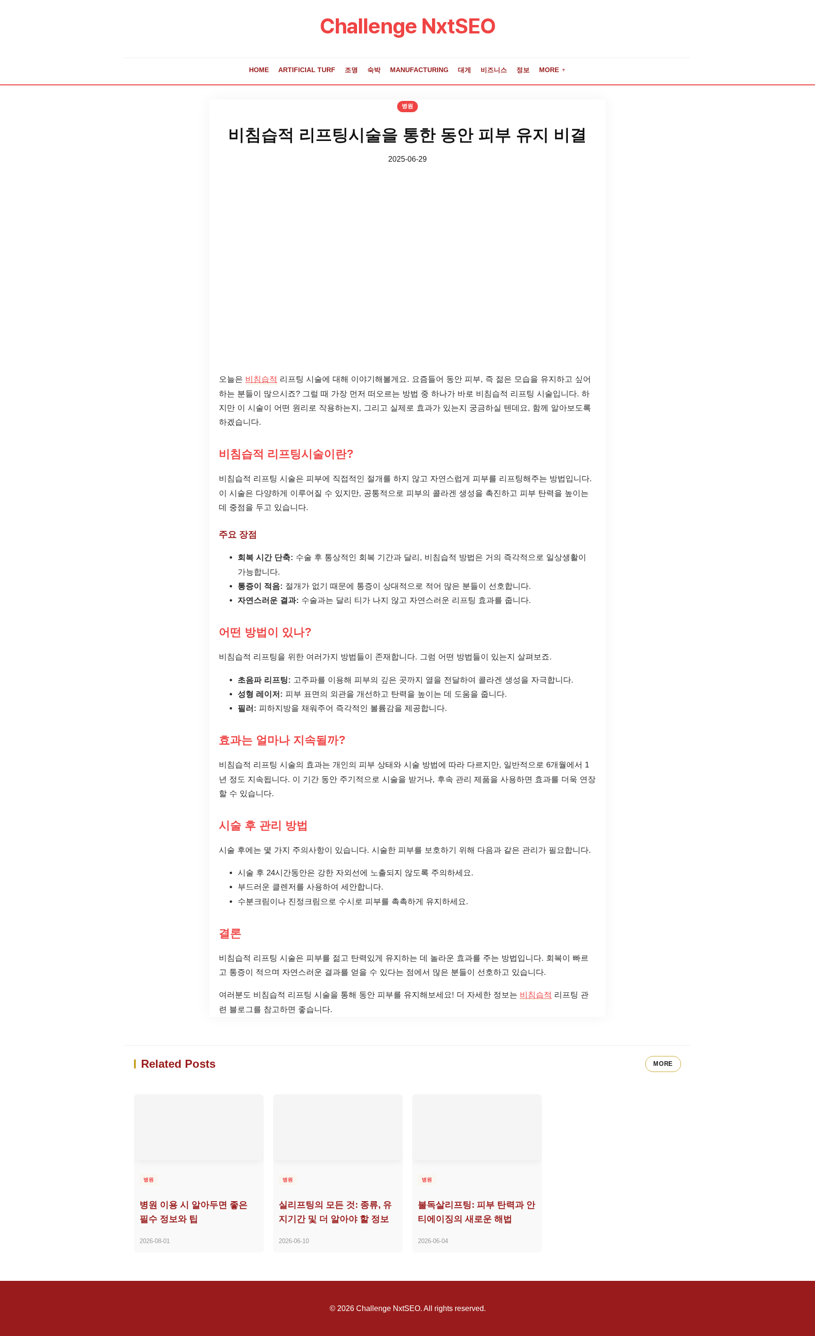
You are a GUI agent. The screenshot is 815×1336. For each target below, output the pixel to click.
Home (259, 70)
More (552, 70)
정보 (523, 70)
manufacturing (419, 70)
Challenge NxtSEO (408, 26)
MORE (663, 1063)
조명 (351, 70)
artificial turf (306, 70)
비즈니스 (494, 70)
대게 (464, 70)
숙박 (374, 70)
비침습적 (261, 379)
